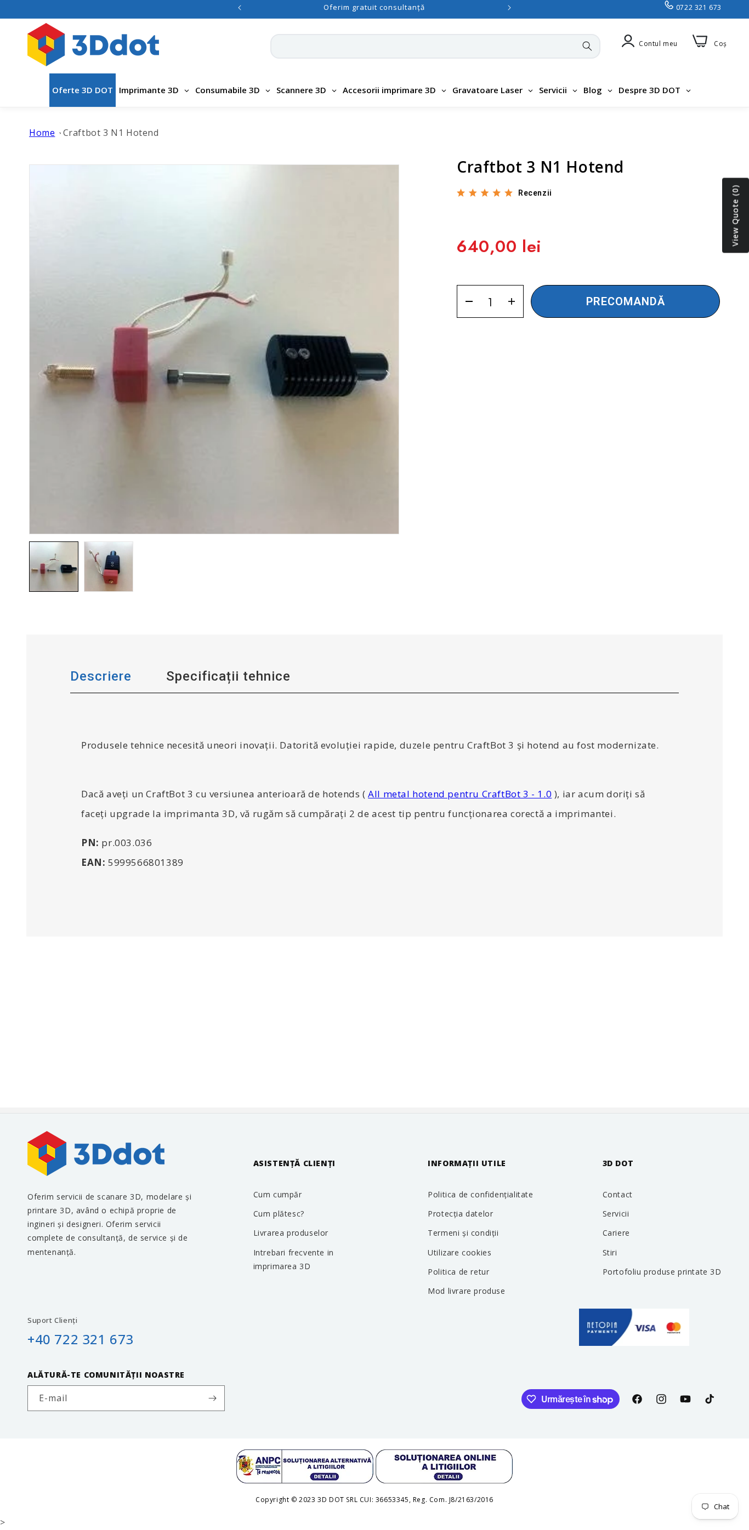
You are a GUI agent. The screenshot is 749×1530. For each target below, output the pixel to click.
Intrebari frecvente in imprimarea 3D (293, 1259)
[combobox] (435, 46)
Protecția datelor (460, 1213)
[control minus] (465, 301)
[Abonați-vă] (212, 1398)
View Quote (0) (735, 216)
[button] (388, 374)
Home (42, 133)
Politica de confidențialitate (480, 1194)
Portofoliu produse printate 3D (662, 1271)
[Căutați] (587, 46)
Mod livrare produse (466, 1291)
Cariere (616, 1233)
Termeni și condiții (463, 1233)
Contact (618, 1194)
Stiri (610, 1252)
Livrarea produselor (290, 1233)
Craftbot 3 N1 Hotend (111, 133)
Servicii (616, 1213)
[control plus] (515, 301)
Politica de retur (458, 1271)
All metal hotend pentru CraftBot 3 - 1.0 (460, 793)
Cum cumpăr (277, 1194)
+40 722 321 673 (80, 1339)
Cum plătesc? (278, 1213)
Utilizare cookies (459, 1252)
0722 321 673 (699, 7)
